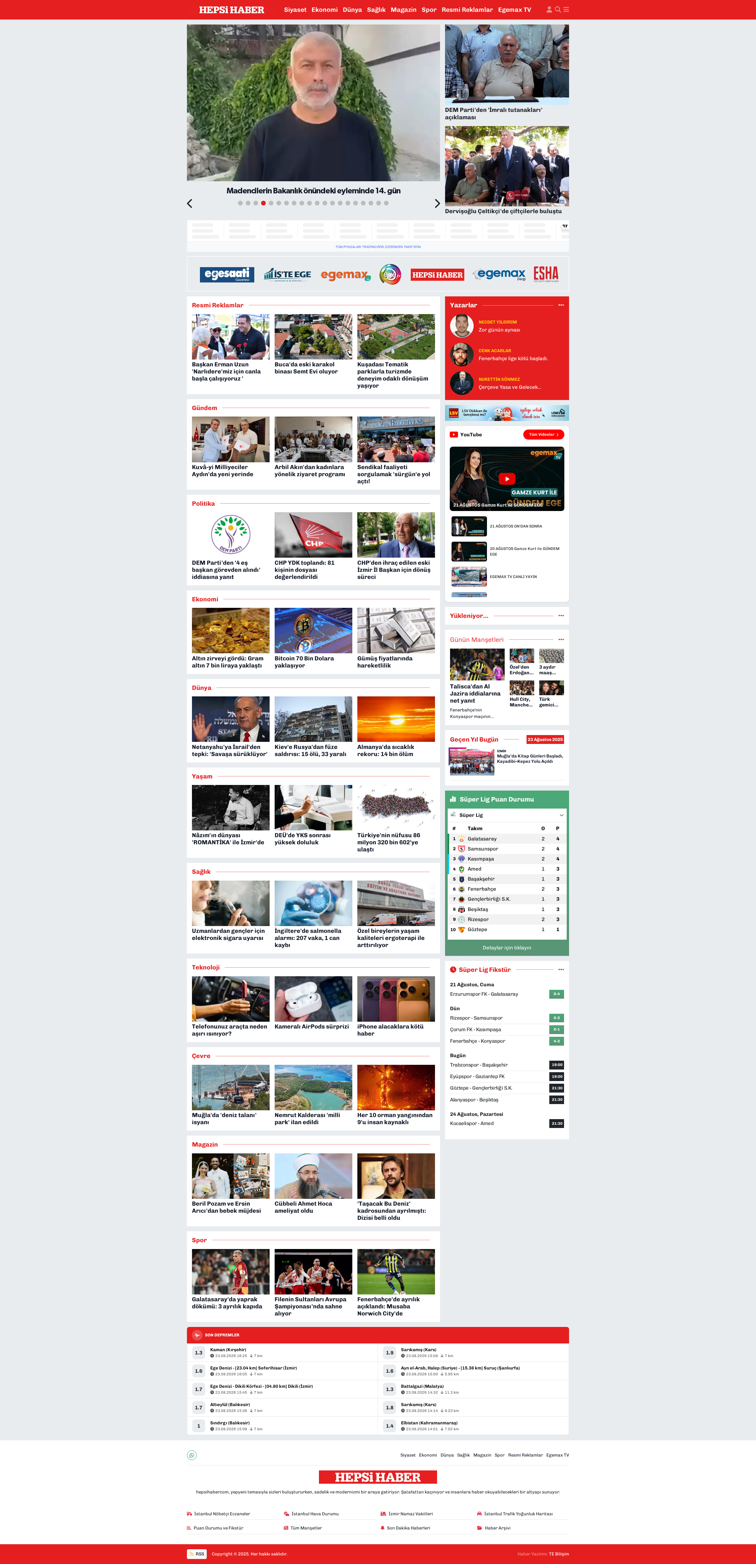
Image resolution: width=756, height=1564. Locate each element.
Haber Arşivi (498, 1528)
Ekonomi (325, 9)
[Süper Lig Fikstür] (561, 969)
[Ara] (558, 10)
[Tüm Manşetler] (561, 639)
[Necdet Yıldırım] (462, 326)
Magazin (404, 9)
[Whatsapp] (192, 1455)
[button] (190, 204)
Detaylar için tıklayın (507, 948)
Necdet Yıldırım (498, 322)
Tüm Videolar (542, 434)
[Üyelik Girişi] (549, 10)
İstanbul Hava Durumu (315, 1513)
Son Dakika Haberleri (408, 1528)
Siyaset (295, 9)
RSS (199, 1554)
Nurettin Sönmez (499, 379)
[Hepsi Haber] (232, 10)
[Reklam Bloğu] (378, 273)
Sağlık (376, 9)
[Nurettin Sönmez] (462, 383)
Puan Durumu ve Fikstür (218, 1528)
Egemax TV (514, 9)
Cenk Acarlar (495, 350)
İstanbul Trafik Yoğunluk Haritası (518, 1513)
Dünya (352, 9)
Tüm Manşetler (306, 1528)
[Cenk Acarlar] (462, 354)
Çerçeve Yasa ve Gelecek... (510, 387)
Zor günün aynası (499, 330)
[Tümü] (561, 305)
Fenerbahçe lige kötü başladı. (513, 358)
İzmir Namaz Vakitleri (411, 1513)
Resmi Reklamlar (467, 9)
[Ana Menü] (566, 10)
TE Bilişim (559, 1554)
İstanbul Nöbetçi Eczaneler (222, 1513)
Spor (429, 9)
